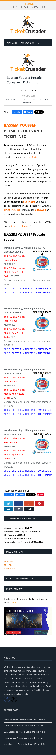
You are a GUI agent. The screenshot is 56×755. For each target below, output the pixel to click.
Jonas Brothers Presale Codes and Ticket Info (24, 744)
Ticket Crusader (12, 209)
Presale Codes (35, 99)
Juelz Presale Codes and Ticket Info (28, 7)
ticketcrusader (29, 91)
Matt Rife (8, 565)
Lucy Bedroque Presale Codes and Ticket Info (24, 731)
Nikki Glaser (9, 568)
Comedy (24, 99)
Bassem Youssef (12, 99)
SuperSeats (31, 157)
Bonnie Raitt (9, 561)
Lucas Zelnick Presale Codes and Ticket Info (24, 725)
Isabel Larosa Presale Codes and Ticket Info (24, 737)
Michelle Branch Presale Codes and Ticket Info (25, 719)
